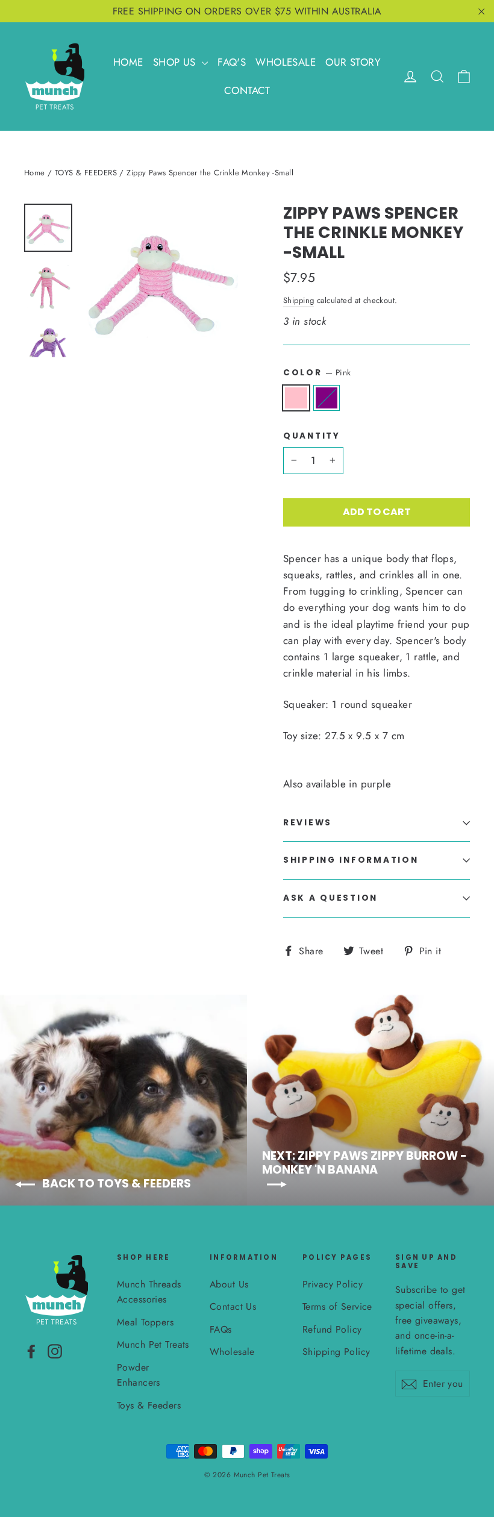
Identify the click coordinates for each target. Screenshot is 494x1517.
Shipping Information (350, 860)
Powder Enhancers (138, 1374)
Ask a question (330, 898)
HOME (128, 62)
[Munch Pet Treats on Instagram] (55, 1350)
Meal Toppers (145, 1322)
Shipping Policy (336, 1352)
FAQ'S (231, 62)
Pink (296, 398)
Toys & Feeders (149, 1405)
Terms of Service (337, 1306)
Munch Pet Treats (153, 1344)
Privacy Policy (332, 1284)
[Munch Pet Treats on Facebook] (31, 1350)
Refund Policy (332, 1329)
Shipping (298, 300)
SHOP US (176, 62)
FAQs (221, 1329)
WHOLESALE (285, 62)
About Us (229, 1284)
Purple (327, 398)
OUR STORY (353, 62)
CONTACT (247, 90)
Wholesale (232, 1352)
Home (34, 172)
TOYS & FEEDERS (86, 172)
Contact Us (233, 1306)
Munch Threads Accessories (149, 1291)
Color (317, 372)
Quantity (311, 436)
